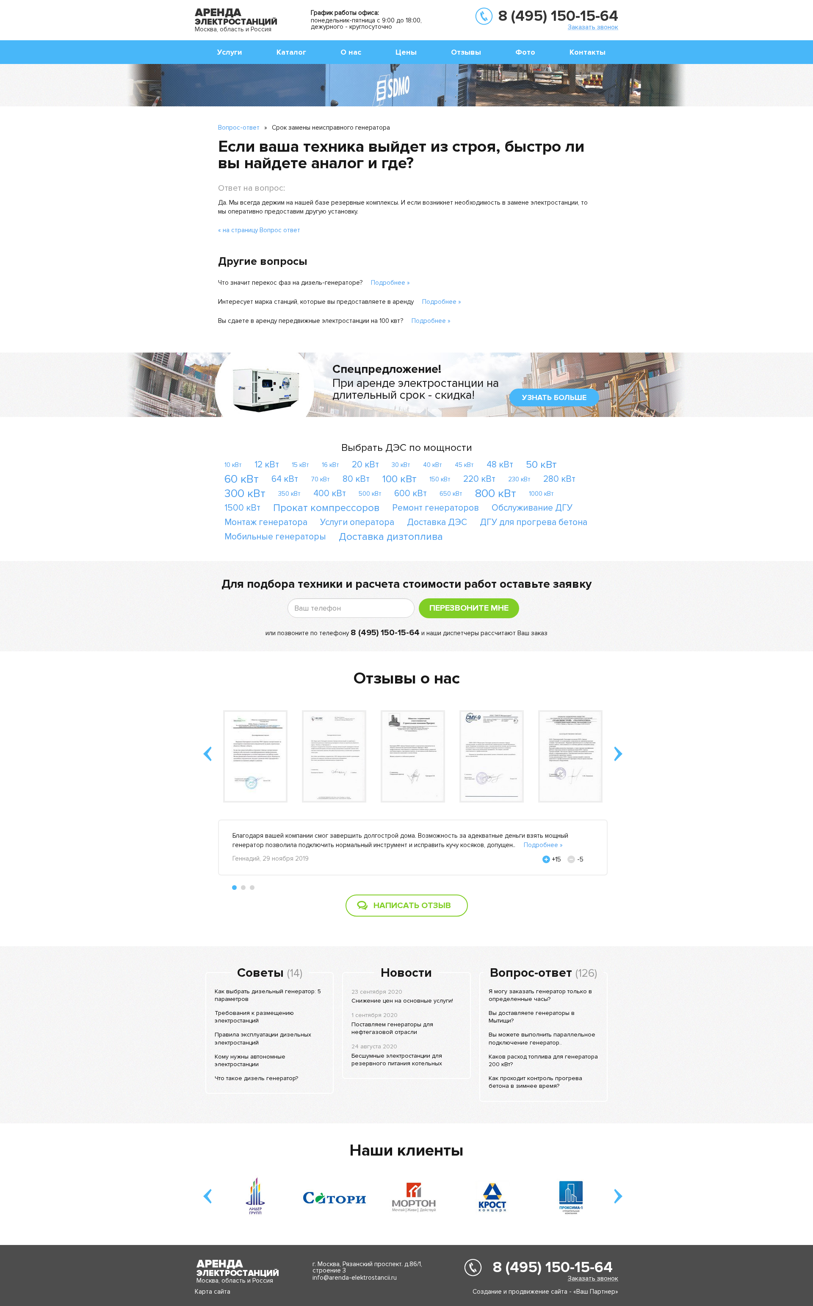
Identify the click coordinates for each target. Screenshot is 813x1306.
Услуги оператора (357, 522)
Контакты (588, 52)
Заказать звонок (593, 27)
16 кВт (330, 465)
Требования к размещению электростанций (254, 1016)
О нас (350, 52)
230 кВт (519, 479)
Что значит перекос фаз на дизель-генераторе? (290, 282)
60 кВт (241, 479)
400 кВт (329, 493)
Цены (406, 52)
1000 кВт (541, 493)
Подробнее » (390, 282)
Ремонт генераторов (435, 508)
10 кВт (233, 465)
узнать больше (554, 397)
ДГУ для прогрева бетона (533, 522)
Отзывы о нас (407, 678)
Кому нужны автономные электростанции (250, 1060)
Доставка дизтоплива (391, 537)
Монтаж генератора (265, 522)
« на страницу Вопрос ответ (259, 230)
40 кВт (432, 465)
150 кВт (440, 479)
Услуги (229, 52)
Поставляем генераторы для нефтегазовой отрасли (392, 1028)
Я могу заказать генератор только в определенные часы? (540, 995)
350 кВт (289, 493)
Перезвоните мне (469, 608)
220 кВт (479, 479)
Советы (260, 973)
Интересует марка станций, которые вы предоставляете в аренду (316, 302)
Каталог (291, 52)
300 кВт (244, 493)
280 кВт (559, 479)
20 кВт (365, 464)
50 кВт (541, 464)
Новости (406, 973)
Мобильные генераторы (275, 536)
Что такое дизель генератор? (256, 1078)
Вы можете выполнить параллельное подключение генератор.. (542, 1038)
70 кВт (320, 479)
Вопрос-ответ (239, 127)
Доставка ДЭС (437, 522)
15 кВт (300, 465)
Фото (525, 52)
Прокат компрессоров (326, 508)
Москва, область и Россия (233, 29)
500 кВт (370, 493)
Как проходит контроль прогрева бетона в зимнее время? (535, 1082)
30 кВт (401, 465)
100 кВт (399, 479)
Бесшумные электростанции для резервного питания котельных (396, 1059)
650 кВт (451, 493)
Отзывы (466, 52)
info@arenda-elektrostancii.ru (354, 1277)
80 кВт (356, 479)
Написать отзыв (412, 905)
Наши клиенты (406, 1150)
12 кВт (266, 464)
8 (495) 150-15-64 (558, 16)
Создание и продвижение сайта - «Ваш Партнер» (545, 1291)
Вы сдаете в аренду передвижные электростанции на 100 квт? (310, 321)
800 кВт (495, 493)
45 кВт (464, 465)
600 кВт (410, 493)
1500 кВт (242, 508)
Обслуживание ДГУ (532, 508)
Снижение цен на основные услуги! (402, 1000)
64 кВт (284, 479)
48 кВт (500, 464)
